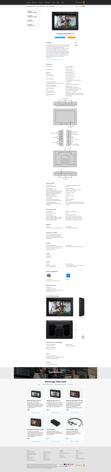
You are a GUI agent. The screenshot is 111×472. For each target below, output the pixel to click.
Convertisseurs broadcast (47, 453)
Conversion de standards (46, 451)
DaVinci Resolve (31, 453)
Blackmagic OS (42, 6)
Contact (61, 454)
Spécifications (52, 6)
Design (37, 6)
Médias (58, 2)
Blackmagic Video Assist (31, 6)
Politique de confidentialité (80, 458)
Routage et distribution (46, 458)
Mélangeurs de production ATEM (31, 454)
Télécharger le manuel (50, 59)
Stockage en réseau (46, 455)
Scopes (47, 6)
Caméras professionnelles (30, 451)
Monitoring (44, 454)
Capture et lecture (29, 458)
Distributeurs (34, 2)
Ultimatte (28, 455)
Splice (62, 2)
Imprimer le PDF (71, 37)
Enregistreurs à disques (30, 457)
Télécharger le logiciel (58, 59)
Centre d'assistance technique (64, 453)
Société (53, 2)
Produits (28, 2)
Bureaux (77, 451)
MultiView (44, 457)
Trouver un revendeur (60, 37)
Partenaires (77, 455)
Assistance (41, 2)
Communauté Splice (63, 457)
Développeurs (47, 2)
